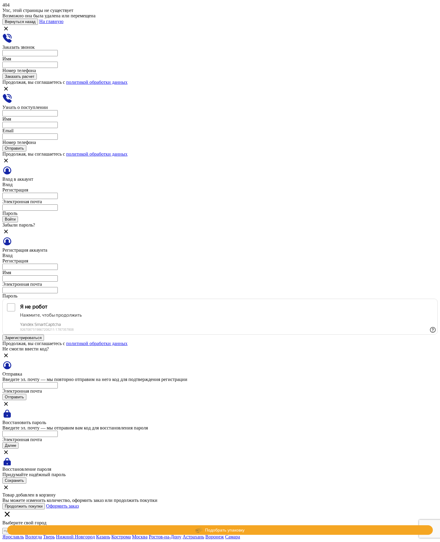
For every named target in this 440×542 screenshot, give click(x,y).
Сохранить (14, 480)
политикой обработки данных (97, 82)
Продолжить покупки (24, 506)
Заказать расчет (19, 76)
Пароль (9, 213)
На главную (51, 21)
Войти (10, 219)
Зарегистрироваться (23, 337)
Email (7, 130)
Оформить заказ (62, 505)
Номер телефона (19, 70)
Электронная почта (22, 201)
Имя (6, 58)
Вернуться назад (20, 21)
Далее (10, 445)
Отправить (14, 148)
